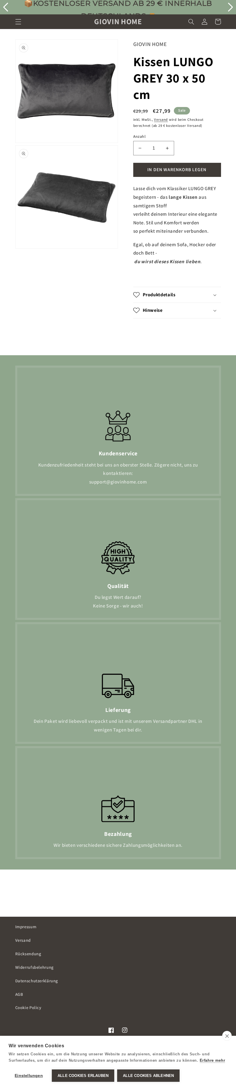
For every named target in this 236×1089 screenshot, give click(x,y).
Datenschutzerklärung (36, 980)
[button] (18, 21)
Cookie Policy (28, 1007)
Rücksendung (28, 953)
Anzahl (139, 136)
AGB (19, 994)
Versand (161, 119)
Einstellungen (29, 1075)
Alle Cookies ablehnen (148, 1075)
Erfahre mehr (212, 1060)
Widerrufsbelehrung (34, 967)
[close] (227, 1036)
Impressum (26, 926)
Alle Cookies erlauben (83, 1075)
